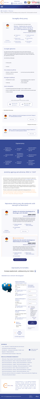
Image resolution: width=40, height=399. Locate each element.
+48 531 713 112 (19, 291)
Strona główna (4, 11)
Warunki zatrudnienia (17, 359)
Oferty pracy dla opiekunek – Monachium (24, 362)
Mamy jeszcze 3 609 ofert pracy (20, 259)
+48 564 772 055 (20, 3)
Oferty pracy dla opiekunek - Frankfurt (25, 366)
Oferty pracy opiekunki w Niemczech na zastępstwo (11, 373)
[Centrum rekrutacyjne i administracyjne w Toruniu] (6, 283)
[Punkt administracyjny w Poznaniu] (5, 285)
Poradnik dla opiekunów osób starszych (16, 346)
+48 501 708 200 (15, 3)
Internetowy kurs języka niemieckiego (9, 348)
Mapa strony (18, 353)
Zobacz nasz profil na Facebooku (34, 350)
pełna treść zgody (34, 318)
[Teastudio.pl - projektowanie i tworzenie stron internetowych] (37, 396)
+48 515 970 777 (19, 295)
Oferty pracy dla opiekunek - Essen (22, 367)
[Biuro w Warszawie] (9, 285)
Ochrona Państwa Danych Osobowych (9, 353)
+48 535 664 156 (19, 319)
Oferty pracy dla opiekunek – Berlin (28, 359)
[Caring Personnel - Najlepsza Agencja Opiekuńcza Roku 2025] (29, 2)
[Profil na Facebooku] (25, 2)
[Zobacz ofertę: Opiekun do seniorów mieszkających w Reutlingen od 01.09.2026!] (19, 221)
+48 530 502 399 (14, 103)
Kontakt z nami (21, 350)
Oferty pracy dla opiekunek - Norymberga (9, 366)
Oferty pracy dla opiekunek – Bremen (9, 360)
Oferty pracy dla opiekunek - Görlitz (23, 364)
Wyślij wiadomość (32, 323)
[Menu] (2, 7)
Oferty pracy (10, 11)
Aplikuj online (20, 96)
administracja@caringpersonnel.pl (21, 294)
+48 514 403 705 (19, 307)
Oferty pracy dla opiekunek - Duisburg (9, 369)
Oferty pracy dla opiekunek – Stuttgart (9, 364)
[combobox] (32, 299)
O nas (3, 346)
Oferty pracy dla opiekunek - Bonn (22, 371)
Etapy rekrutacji (10, 359)
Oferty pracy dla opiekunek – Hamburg (9, 362)
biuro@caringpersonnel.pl (19, 336)
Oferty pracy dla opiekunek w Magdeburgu (29, 373)
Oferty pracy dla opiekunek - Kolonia (8, 367)
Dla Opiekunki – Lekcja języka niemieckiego (10, 350)
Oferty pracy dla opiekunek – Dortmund (23, 360)
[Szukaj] (37, 6)
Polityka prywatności (10, 351)
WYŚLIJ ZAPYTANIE (17, 1)
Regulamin (4, 351)
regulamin (32, 308)
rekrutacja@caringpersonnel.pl (30, 179)
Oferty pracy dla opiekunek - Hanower (9, 371)
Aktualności (7, 346)
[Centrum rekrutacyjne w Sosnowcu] (7, 291)
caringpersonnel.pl (9, 396)
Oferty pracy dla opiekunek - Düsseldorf (24, 369)
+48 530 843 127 (14, 105)
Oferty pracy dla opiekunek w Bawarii (9, 374)
